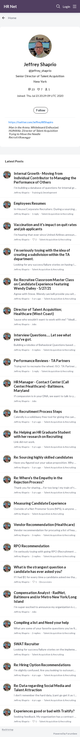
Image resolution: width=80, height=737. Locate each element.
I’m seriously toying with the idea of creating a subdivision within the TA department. (42, 254)
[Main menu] (74, 6)
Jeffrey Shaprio (21, 192)
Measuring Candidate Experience (40, 503)
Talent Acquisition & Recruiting (57, 213)
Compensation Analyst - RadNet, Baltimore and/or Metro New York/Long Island (45, 597)
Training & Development (44, 192)
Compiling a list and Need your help (41, 622)
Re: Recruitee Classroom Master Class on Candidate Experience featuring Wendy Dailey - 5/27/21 (44, 284)
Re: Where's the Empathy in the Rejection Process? (38, 480)
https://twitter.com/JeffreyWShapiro (31, 122)
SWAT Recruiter (26, 644)
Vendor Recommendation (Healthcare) (44, 524)
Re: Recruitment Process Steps (38, 411)
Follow (40, 110)
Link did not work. (24, 441)
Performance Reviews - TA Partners (42, 361)
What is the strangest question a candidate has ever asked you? (40, 569)
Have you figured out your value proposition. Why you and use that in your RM (45, 462)
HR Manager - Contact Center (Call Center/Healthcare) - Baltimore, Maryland (41, 386)
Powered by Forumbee (65, 733)
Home (12, 18)
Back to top (7, 729)
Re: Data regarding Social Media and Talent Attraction (42, 687)
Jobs (34, 324)
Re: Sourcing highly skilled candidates (43, 457)
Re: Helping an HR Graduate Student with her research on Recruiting (42, 434)
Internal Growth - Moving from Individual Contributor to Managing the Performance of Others (45, 177)
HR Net (10, 6)
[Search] (58, 6)
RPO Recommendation (31, 546)
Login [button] (66, 6)
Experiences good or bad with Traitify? (44, 711)
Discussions (45, 581)
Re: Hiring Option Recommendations (42, 665)
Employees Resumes (30, 203)
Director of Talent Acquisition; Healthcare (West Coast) (38, 311)
